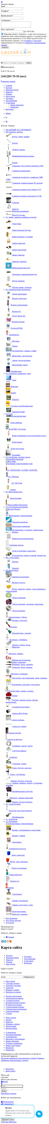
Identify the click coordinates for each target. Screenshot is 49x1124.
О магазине (10, 103)
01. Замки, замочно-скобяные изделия (21, 217)
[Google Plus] (10, 941)
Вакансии (14, 107)
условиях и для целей (32, 41)
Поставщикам (11, 101)
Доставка (9, 98)
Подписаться (29, 977)
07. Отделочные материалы (17, 507)
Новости (9, 92)
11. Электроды (11, 819)
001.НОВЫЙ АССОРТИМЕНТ (18, 130)
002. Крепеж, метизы (14, 132)
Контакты (10, 109)
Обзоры (9, 94)
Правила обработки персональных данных (22, 1059)
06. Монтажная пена (14, 492)
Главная (9, 85)
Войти (4, 1091)
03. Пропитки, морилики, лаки (18, 374)
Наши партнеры (17, 105)
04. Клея (9, 414)
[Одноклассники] (8, 941)
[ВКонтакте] (2, 941)
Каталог (9, 88)
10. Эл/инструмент (13, 804)
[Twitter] (5, 941)
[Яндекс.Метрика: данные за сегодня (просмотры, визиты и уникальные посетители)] (8, 1122)
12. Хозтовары (11, 821)
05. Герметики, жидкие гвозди (18, 457)
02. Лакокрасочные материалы (18, 290)
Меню (8, 113)
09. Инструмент (12, 570)
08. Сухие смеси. (12, 558)
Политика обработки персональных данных (19, 1058)
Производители (12, 90)
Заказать (5, 47)
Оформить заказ (8, 1120)
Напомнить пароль (8, 1093)
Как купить (10, 96)
